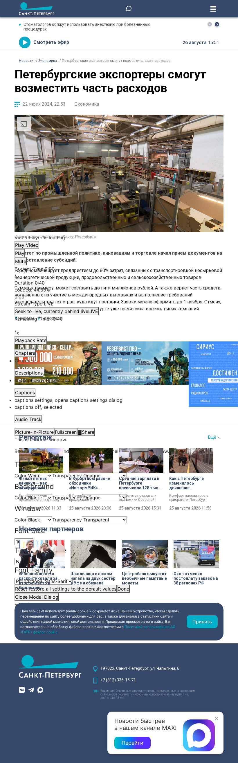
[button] (217, 24)
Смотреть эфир (51, 42)
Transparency (67, 475)
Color (21, 520)
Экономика (86, 104)
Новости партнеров (51, 529)
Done (123, 589)
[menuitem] (119, 400)
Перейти (132, 743)
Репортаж (35, 437)
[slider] (119, 293)
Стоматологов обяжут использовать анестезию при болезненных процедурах (87, 26)
